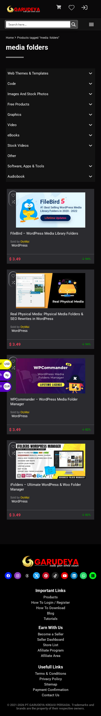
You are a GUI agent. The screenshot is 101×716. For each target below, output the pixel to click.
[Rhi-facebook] (8, 575)
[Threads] (27, 575)
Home (10, 37)
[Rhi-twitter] (36, 575)
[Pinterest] (45, 575)
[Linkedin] (74, 575)
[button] (91, 24)
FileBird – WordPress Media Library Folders (44, 233)
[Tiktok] (55, 575)
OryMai (24, 241)
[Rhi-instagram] (17, 575)
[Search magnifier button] (73, 24)
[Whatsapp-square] (92, 575)
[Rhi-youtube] (64, 575)
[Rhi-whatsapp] (83, 575)
